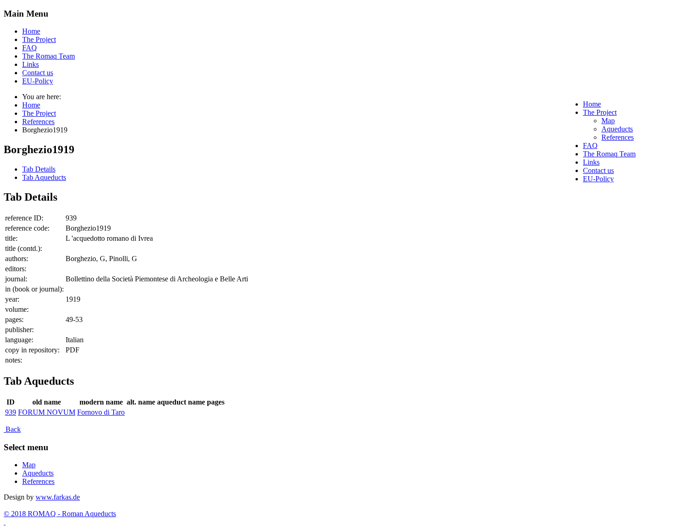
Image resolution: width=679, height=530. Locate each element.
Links (30, 64)
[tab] (38, 169)
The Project (39, 39)
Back (12, 429)
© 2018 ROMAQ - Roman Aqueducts (60, 514)
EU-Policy (37, 81)
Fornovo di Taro (101, 412)
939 (10, 412)
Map (29, 465)
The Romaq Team (48, 56)
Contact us (37, 73)
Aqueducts (38, 473)
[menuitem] (592, 104)
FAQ (29, 48)
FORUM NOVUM (46, 412)
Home (31, 31)
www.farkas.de (58, 497)
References (38, 481)
